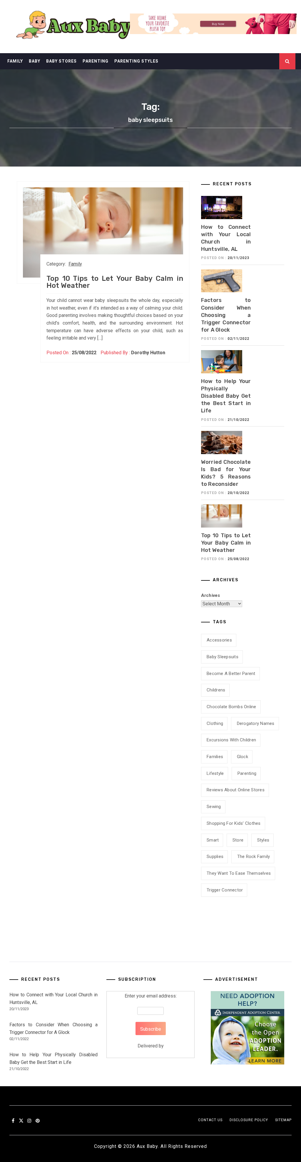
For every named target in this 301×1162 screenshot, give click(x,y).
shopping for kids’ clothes (234, 823)
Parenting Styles (136, 61)
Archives (210, 595)
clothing (215, 723)
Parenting (95, 61)
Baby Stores (61, 61)
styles (263, 840)
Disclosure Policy (249, 1120)
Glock (242, 756)
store (238, 840)
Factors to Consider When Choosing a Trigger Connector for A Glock (226, 315)
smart (213, 840)
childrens (216, 690)
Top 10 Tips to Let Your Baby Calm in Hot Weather (114, 282)
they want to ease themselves (239, 873)
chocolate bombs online (231, 706)
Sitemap (283, 1120)
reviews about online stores (236, 789)
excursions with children (231, 740)
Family (15, 61)
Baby (34, 61)
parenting (247, 773)
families (215, 756)
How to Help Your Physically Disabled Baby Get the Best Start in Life (226, 396)
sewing (214, 806)
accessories (219, 640)
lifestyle (215, 773)
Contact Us (210, 1120)
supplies (215, 856)
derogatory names (256, 723)
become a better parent (231, 673)
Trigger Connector (225, 890)
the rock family (253, 856)
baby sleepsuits (222, 656)
